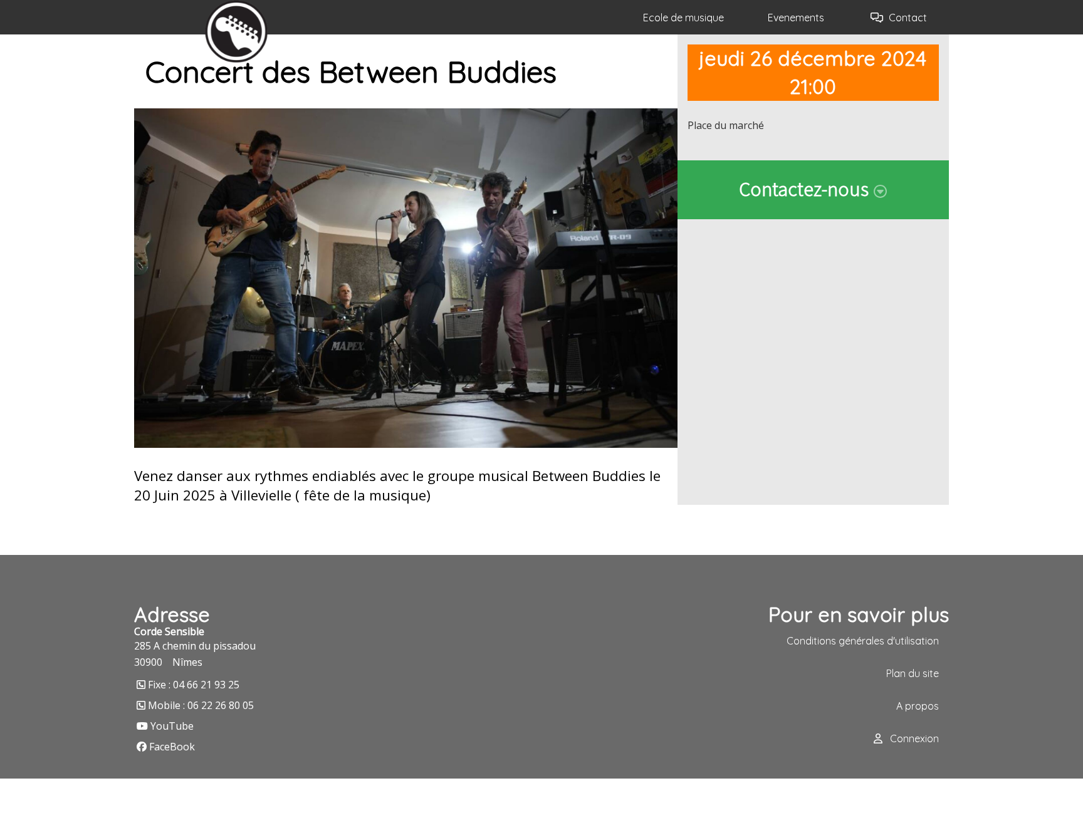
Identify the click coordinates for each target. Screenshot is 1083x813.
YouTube (172, 726)
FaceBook (172, 746)
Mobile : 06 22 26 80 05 (201, 705)
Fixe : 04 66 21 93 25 (193, 684)
